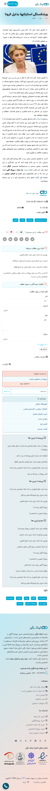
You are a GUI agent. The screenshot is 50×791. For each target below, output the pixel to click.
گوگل (37, 177)
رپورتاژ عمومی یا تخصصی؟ (38, 513)
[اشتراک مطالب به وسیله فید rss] (4, 239)
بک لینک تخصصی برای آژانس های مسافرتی (32, 546)
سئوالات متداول (38, 703)
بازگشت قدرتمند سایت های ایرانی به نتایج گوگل (30, 267)
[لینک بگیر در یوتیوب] (15, 741)
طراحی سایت (42, 419)
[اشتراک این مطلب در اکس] (21, 239)
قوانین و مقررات (39, 782)
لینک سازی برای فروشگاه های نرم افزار (34, 495)
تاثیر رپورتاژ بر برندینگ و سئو (37, 474)
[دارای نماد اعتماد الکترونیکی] (42, 758)
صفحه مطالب (40, 357)
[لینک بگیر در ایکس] (25, 741)
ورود (25, 782)
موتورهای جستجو (31, 604)
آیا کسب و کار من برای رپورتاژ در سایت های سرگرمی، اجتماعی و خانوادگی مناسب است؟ (25, 275)
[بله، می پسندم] (21, 232)
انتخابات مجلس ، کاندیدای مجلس (35, 409)
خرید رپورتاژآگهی (38, 720)
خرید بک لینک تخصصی (35, 724)
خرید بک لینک (39, 716)
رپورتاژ (26, 598)
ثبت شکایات (40, 699)
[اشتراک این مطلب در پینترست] (15, 239)
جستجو (7, 391)
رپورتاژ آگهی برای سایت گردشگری (35, 565)
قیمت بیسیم (42, 429)
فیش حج (43, 424)
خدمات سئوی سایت (37, 733)
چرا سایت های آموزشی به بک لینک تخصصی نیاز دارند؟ (28, 467)
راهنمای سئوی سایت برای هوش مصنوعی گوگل (30, 461)
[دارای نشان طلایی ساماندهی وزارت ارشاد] (20, 758)
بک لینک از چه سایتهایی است (33, 691)
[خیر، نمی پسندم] (11, 232)
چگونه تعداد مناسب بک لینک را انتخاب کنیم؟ (31, 571)
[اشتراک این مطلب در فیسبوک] (26, 239)
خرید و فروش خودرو (40, 414)
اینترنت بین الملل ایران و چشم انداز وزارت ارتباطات (29, 260)
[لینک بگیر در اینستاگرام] (40, 741)
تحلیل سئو (10, 598)
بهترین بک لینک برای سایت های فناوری (33, 254)
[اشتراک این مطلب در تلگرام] (32, 239)
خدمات (26, 170)
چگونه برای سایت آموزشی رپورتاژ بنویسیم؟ (32, 528)
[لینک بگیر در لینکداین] (35, 741)
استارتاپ (30, 220)
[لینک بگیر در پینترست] (30, 741)
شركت (38, 119)
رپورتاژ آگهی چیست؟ (40, 507)
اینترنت (19, 598)
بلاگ (40, 18)
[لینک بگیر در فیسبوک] (45, 741)
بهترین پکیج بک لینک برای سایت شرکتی (33, 534)
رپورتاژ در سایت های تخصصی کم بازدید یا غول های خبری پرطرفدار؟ (27, 448)
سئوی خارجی (42, 598)
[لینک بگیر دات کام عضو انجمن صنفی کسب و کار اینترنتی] (31, 758)
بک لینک (20, 604)
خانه (46, 18)
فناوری (15, 220)
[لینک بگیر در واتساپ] (20, 741)
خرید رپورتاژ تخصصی (36, 728)
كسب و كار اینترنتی (41, 220)
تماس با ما (40, 695)
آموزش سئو (43, 604)
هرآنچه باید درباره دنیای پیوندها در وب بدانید (31, 455)
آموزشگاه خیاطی (41, 404)
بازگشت (5, 364)
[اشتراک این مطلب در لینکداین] (10, 239)
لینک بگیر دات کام (37, 687)
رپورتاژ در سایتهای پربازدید (38, 379)
